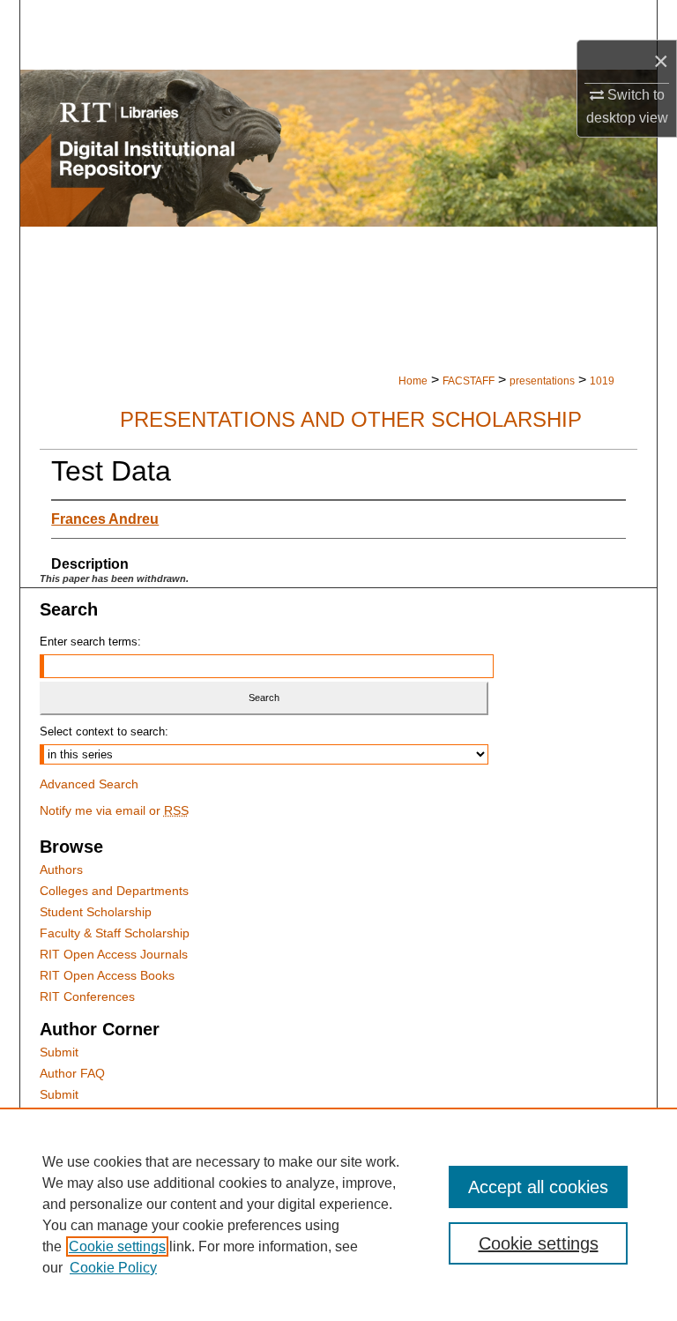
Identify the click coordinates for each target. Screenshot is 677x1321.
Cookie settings (117, 1246)
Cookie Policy (113, 1267)
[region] (338, 1214)
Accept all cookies (538, 1187)
